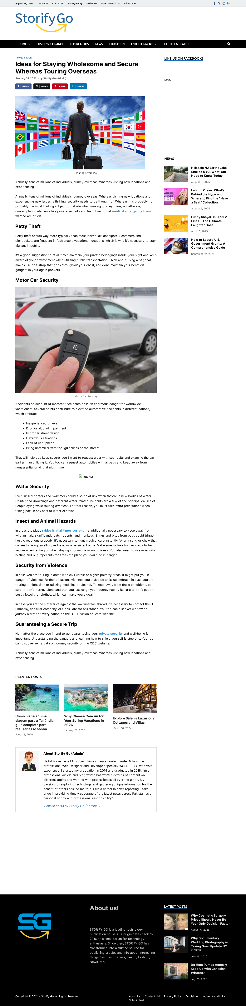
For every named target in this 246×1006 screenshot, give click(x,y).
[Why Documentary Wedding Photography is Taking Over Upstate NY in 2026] (176, 938)
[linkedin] (228, 3)
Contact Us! (58, 3)
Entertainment (142, 44)
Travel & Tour (23, 57)
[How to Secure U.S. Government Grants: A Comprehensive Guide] (176, 240)
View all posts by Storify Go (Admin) (72, 806)
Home (23, 44)
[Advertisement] (197, 121)
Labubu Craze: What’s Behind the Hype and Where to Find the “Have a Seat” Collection (209, 196)
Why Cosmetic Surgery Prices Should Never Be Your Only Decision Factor (210, 919)
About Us (44, 3)
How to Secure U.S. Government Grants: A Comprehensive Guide (208, 244)
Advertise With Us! (110, 3)
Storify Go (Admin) (54, 78)
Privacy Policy (75, 3)
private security (111, 633)
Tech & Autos (79, 44)
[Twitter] (219, 3)
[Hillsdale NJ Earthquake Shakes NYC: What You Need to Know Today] (176, 168)
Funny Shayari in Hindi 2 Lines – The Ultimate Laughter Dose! (209, 221)
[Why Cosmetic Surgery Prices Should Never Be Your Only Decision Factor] (176, 916)
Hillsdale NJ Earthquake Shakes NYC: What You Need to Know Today (209, 172)
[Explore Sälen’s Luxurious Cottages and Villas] (135, 700)
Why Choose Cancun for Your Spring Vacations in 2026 (84, 720)
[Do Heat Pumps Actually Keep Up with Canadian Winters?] (176, 965)
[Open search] (229, 44)
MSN (167, 80)
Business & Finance (50, 44)
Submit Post (130, 3)
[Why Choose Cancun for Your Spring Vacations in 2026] (86, 699)
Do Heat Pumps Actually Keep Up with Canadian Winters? (209, 969)
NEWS (99, 44)
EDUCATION (117, 44)
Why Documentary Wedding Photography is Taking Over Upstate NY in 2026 (209, 944)
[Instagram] (223, 3)
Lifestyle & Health (176, 44)
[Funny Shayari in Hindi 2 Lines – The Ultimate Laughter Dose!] (176, 217)
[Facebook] (214, 3)
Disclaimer (91, 3)
